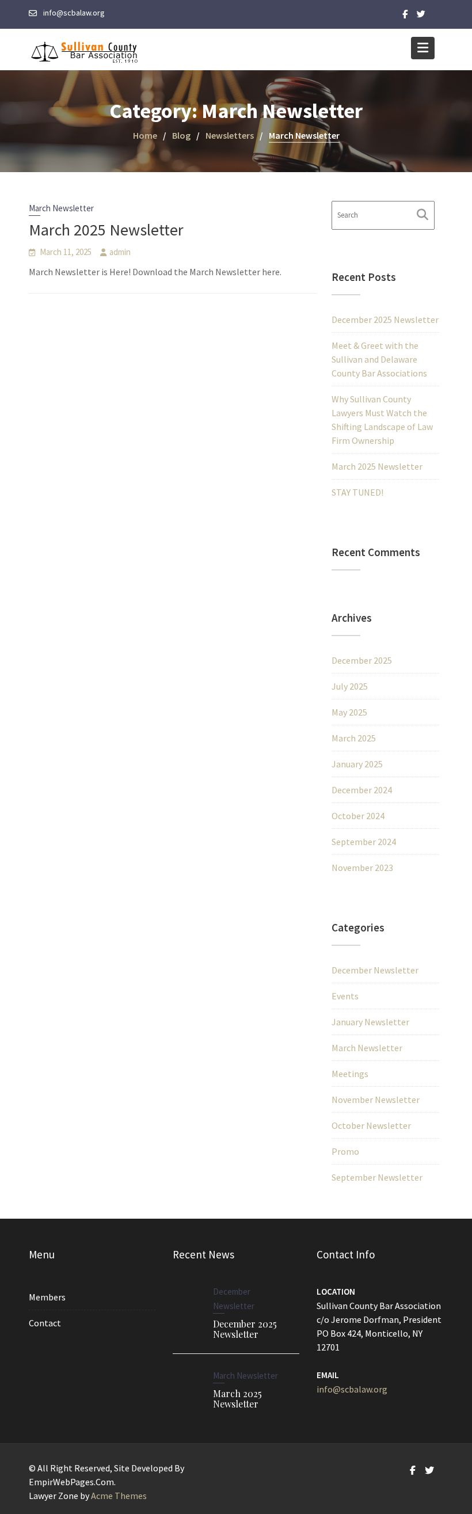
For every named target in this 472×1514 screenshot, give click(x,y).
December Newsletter (375, 970)
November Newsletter (376, 1099)
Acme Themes (119, 1495)
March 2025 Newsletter (106, 229)
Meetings (350, 1073)
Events (345, 996)
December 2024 (362, 790)
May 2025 (349, 712)
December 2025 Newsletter (385, 319)
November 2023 (362, 867)
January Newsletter (370, 1022)
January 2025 (357, 764)
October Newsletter (371, 1125)
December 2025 (362, 660)
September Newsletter (377, 1177)
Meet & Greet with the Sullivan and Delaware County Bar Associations (379, 359)
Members (47, 1297)
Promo (345, 1151)
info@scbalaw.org (352, 1389)
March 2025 (354, 738)
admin (120, 251)
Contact (45, 1323)
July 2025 (350, 686)
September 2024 (364, 841)
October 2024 (358, 815)
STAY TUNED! (357, 492)
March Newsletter (61, 208)
